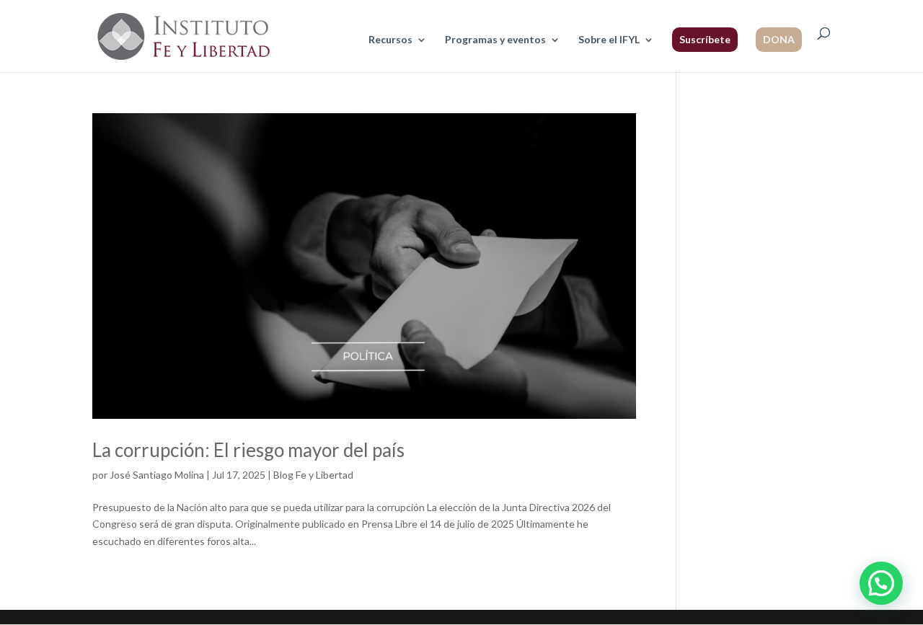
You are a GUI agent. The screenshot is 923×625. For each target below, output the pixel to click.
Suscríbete (704, 39)
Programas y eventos (495, 40)
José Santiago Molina (157, 475)
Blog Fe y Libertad (313, 475)
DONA (779, 39)
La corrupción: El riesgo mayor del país (248, 449)
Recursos (390, 40)
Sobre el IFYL (609, 40)
